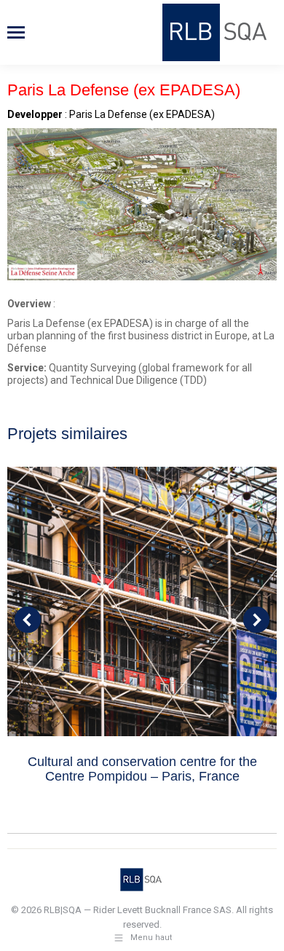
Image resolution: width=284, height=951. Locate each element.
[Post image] (142, 601)
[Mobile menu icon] (16, 32)
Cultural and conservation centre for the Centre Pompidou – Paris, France (142, 769)
